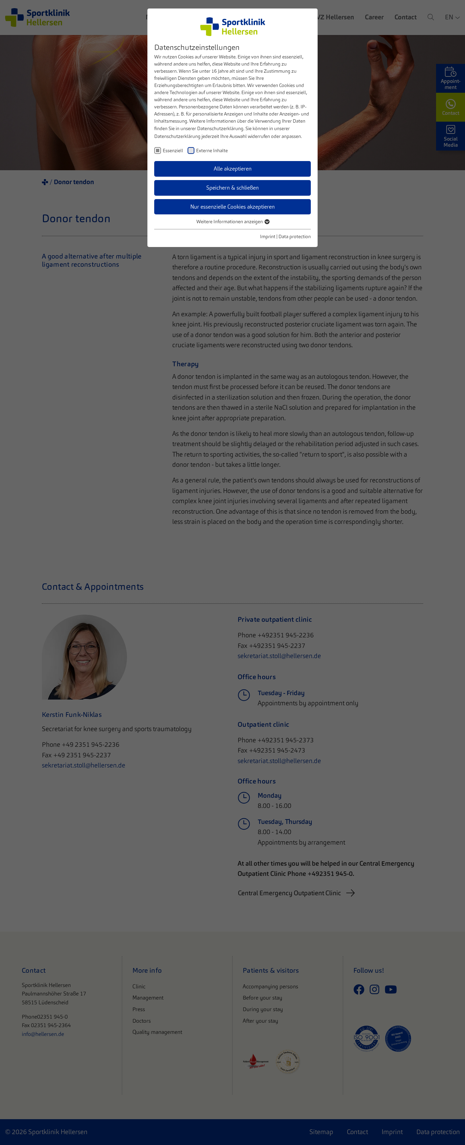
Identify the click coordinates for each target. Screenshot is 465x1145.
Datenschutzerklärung (220, 128)
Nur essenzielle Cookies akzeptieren (232, 206)
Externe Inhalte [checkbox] (212, 150)
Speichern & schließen (232, 187)
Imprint (267, 236)
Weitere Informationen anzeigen (230, 221)
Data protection (294, 236)
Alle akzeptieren (233, 168)
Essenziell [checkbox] (173, 150)
